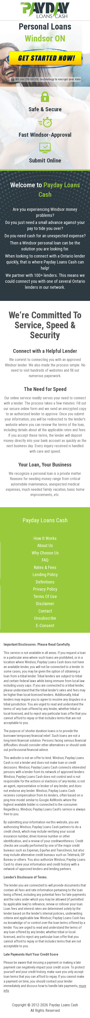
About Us (45, 545)
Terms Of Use (45, 596)
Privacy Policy (45, 589)
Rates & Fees (45, 567)
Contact (45, 610)
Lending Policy (45, 574)
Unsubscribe (45, 618)
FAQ (45, 559)
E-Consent (45, 625)
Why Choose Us (45, 552)
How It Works (45, 538)
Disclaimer (45, 603)
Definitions (45, 581)
